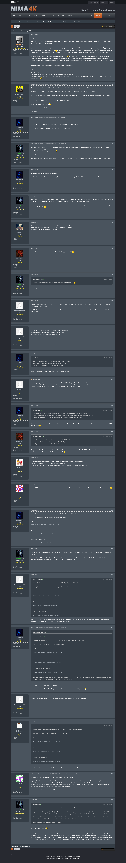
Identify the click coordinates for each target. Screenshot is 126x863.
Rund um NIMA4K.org (34, 21)
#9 (112, 274)
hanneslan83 (19, 94)
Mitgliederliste (60, 856)
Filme (20, 16)
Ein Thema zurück (16, 846)
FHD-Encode (48, 158)
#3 (112, 117)
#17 (112, 484)
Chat (90, 16)
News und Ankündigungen (50, 21)
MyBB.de (58, 858)
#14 (112, 405)
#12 (112, 353)
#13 (112, 379)
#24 (112, 773)
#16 (112, 457)
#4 (112, 143)
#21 (112, 627)
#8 (112, 248)
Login (112, 2)
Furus (19, 232)
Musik (52, 16)
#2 (112, 84)
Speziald (19, 127)
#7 (112, 222)
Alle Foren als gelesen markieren (72, 856)
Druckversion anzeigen (17, 854)
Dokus (28, 16)
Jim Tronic (19, 731)
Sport (44, 16)
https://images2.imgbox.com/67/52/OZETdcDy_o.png (45, 524)
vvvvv (19, 389)
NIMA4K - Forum (21, 21)
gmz (19, 783)
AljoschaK (19, 258)
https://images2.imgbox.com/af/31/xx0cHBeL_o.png (44, 542)
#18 (112, 510)
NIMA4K (48, 856)
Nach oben (53, 856)
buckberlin (19, 337)
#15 (112, 431)
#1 (112, 34)
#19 (112, 548)
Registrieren (104, 2)
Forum (98, 16)
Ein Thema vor (26, 846)
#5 (112, 169)
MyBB (67, 858)
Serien (36, 16)
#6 (112, 196)
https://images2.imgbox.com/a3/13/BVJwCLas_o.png (44, 533)
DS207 (19, 468)
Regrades (61, 16)
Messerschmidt (19, 310)
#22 (112, 695)
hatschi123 (64, 143)
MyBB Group (76, 858)
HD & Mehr (71, 16)
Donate (96, 2)
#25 (112, 799)
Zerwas (19, 494)
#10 (112, 300)
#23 (112, 721)
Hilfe (90, 2)
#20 (112, 574)
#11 (112, 327)
